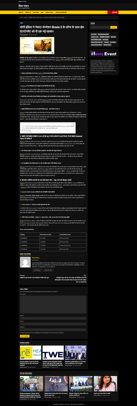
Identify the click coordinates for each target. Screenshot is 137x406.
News (52, 389)
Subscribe (114, 12)
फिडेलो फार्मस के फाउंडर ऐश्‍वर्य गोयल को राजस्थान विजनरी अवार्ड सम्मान (56, 394)
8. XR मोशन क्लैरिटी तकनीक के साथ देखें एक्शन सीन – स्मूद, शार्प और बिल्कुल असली (41, 128)
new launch (105, 39)
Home (42, 12)
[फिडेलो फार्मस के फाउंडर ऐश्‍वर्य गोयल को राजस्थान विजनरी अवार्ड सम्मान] (56, 383)
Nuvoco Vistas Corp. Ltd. (97, 42)
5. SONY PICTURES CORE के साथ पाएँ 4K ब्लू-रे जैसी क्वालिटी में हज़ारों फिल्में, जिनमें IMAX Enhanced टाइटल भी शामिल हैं (49, 126)
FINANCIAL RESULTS (104, 37)
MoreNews (74, 404)
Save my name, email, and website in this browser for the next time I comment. (42, 332)
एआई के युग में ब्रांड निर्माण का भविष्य (102, 393)
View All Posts (48, 270)
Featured (23, 389)
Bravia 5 (69, 58)
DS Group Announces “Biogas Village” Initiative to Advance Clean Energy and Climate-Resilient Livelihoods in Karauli (30, 395)
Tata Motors (113, 42)
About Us (21, 12)
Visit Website (37, 270)
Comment (23, 294)
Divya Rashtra (24, 34)
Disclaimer (36, 12)
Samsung (106, 42)
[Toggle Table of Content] (72, 124)
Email (22, 321)
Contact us (28, 12)
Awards (47, 389)
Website (22, 327)
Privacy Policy (49, 12)
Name (22, 315)
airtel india (93, 34)
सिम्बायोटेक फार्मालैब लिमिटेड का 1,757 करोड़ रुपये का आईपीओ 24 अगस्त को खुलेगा (75, 362)
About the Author (26, 130)
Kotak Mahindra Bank (96, 39)
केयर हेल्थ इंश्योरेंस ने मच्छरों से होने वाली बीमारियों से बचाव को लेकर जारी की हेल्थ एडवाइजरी (29, 363)
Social (28, 389)
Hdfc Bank (113, 37)
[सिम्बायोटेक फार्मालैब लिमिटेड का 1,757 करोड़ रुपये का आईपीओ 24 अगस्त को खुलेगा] (75, 353)
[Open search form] (105, 12)
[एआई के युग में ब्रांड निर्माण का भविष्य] (105, 383)
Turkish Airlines (107, 45)
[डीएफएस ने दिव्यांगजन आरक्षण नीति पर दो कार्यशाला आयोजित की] (80, 383)
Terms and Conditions (61, 12)
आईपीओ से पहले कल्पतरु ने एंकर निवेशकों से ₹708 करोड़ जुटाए (34, 276)
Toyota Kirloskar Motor (96, 45)
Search (93, 23)
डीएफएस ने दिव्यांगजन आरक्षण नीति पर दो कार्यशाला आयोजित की (78, 394)
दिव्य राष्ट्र (24, 6)
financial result (94, 37)
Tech (96, 389)
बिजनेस (21, 23)
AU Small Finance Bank (103, 34)
